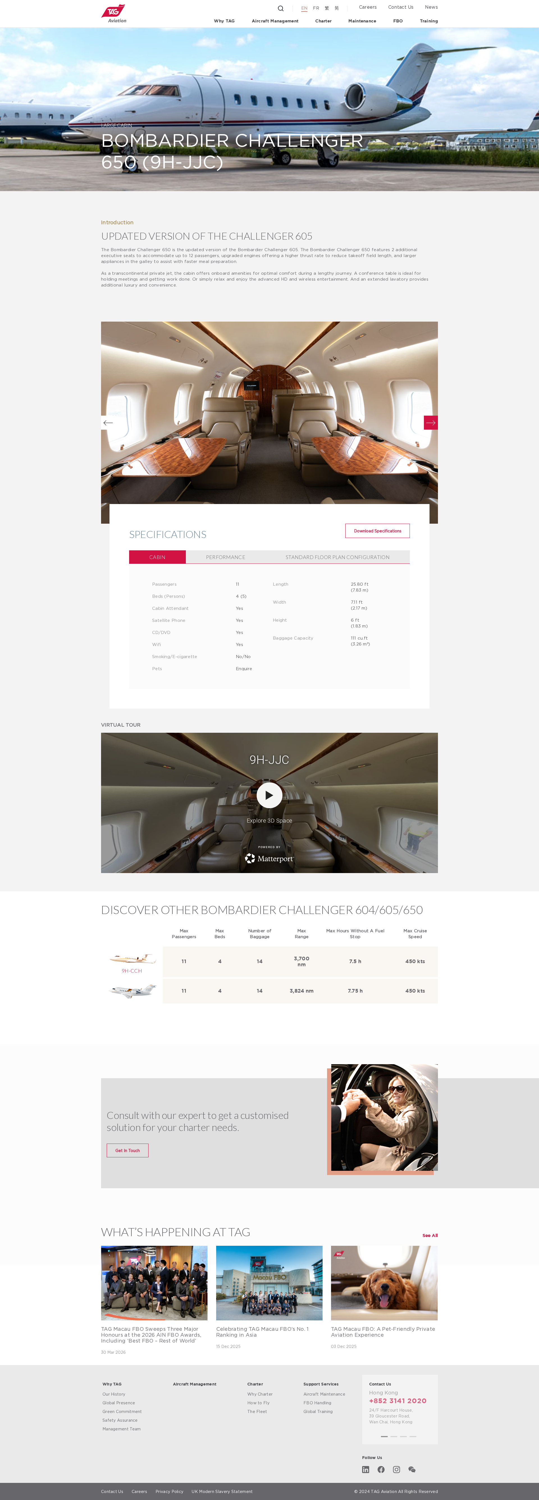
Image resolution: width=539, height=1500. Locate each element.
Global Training (318, 1411)
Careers (368, 7)
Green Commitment (122, 1411)
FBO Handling (317, 1403)
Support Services (321, 1384)
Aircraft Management (275, 21)
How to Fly (258, 1403)
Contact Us (401, 7)
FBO (398, 21)
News (431, 7)
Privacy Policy (169, 1491)
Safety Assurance (120, 1420)
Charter (323, 21)
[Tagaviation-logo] (113, 13)
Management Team (121, 1429)
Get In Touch (127, 1150)
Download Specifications (377, 531)
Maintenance (362, 21)
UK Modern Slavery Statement (222, 1491)
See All (430, 1236)
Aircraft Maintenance (324, 1394)
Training (429, 21)
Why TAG (224, 21)
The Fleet (257, 1411)
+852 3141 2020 (398, 1401)
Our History (113, 1394)
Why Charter (260, 1394)
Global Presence (118, 1403)
